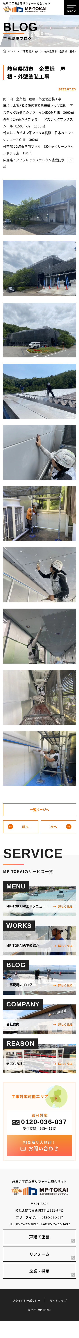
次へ (53, 826)
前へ (25, 826)
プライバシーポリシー (26, 1300)
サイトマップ (58, 1300)
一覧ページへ (39, 809)
